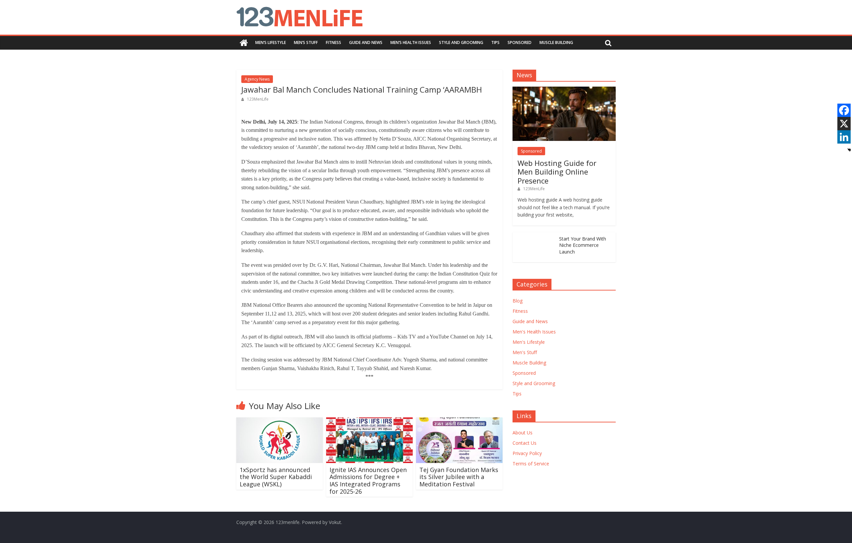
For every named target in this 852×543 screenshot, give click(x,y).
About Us (522, 432)
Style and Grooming (461, 42)
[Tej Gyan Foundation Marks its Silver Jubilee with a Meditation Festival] (459, 421)
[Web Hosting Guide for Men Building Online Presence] (564, 90)
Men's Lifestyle (529, 342)
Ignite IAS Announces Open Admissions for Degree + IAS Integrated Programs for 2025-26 (368, 480)
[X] (844, 123)
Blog (518, 300)
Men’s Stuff (306, 42)
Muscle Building (556, 42)
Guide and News (365, 42)
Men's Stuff (525, 352)
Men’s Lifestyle (270, 42)
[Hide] (849, 150)
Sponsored (520, 42)
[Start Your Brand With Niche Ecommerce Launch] (534, 236)
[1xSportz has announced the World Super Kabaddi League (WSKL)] (279, 421)
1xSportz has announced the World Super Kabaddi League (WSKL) (276, 477)
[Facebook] (844, 110)
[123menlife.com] (243, 43)
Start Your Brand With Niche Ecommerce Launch (582, 245)
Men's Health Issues (534, 331)
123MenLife (258, 99)
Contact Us (524, 443)
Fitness (333, 42)
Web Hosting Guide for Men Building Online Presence (557, 172)
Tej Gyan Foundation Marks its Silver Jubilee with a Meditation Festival (458, 477)
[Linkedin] (844, 137)
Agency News (257, 79)
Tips (495, 42)
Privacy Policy (527, 453)
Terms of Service (531, 463)
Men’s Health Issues (410, 42)
